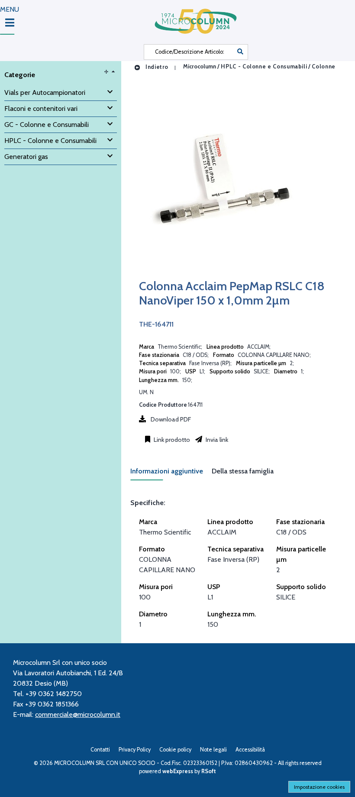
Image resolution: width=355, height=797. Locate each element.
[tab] (171, 473)
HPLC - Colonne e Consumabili (264, 67)
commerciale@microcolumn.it (77, 714)
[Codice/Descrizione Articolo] (240, 52)
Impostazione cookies (319, 787)
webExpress (177, 771)
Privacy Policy (135, 749)
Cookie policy (175, 749)
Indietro (156, 67)
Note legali (213, 749)
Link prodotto (171, 440)
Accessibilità (250, 749)
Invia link (216, 440)
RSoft (208, 771)
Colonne (323, 67)
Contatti (100, 749)
